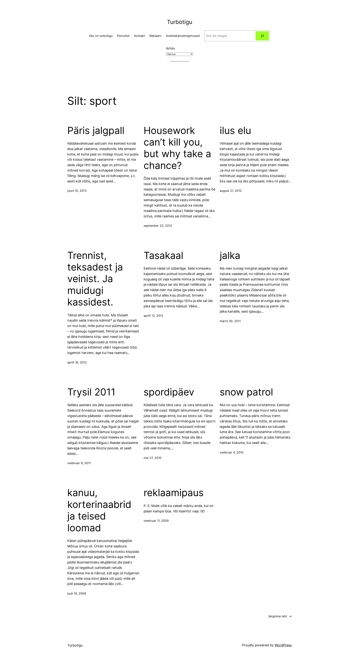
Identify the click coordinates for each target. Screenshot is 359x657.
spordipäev (169, 392)
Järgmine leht (280, 616)
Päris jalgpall (95, 130)
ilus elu (235, 130)
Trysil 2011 (91, 392)
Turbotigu (179, 22)
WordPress (283, 645)
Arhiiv (170, 48)
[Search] (262, 35)
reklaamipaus (174, 493)
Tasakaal (163, 255)
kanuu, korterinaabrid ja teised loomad (99, 510)
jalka (230, 255)
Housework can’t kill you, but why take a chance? (177, 148)
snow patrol (246, 392)
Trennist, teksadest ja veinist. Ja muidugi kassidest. (95, 279)
